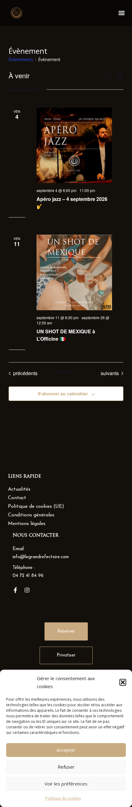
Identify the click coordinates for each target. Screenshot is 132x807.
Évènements (21, 59)
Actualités (19, 489)
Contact (17, 498)
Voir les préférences (66, 784)
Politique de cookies (63, 798)
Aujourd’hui (66, 372)
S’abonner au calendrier (63, 393)
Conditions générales (31, 515)
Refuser (66, 767)
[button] (123, 682)
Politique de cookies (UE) (36, 506)
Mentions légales (26, 523)
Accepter (66, 750)
